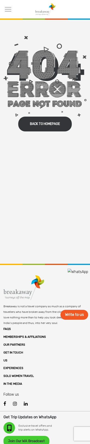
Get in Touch (13, 352)
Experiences (13, 368)
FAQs (7, 329)
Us (5, 360)
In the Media (12, 383)
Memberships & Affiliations (24, 336)
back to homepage (45, 124)
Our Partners (14, 344)
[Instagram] (15, 404)
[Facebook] (4, 404)
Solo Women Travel (18, 376)
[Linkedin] (26, 404)
